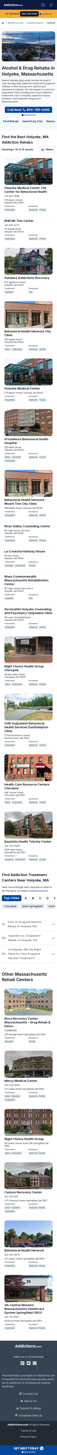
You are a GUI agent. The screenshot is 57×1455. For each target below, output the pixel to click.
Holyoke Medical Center (22, 388)
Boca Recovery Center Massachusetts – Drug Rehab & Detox (27, 1022)
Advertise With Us (30, 1415)
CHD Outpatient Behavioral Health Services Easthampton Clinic (26, 727)
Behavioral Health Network (24, 1250)
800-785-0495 (29, 14)
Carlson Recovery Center (23, 1192)
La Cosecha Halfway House (24, 551)
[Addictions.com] (3, 22)
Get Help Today (26, 1448)
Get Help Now (12, 14)
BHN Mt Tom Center (19, 221)
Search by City (32, 121)
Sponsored (47, 14)
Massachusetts (35, 22)
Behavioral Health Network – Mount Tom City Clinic (25, 501)
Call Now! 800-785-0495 (28, 110)
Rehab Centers (16, 22)
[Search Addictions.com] (43, 4)
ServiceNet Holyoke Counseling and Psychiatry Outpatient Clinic (28, 611)
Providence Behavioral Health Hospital (26, 441)
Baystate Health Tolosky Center (28, 841)
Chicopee (10, 906)
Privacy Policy (28, 1436)
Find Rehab (11, 121)
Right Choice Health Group (24, 1139)
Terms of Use (28, 1430)
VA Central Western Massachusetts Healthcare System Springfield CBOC (24, 1308)
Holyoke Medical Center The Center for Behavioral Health (25, 190)
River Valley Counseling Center (27, 526)
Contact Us (30, 1394)
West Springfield (32, 906)
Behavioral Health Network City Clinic (27, 333)
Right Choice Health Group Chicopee (24, 668)
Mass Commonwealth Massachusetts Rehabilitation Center (26, 580)
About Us (30, 1401)
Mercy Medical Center (20, 1081)
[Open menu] (51, 5)
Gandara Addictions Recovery (26, 278)
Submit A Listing (30, 1408)
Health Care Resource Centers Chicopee (26, 786)
